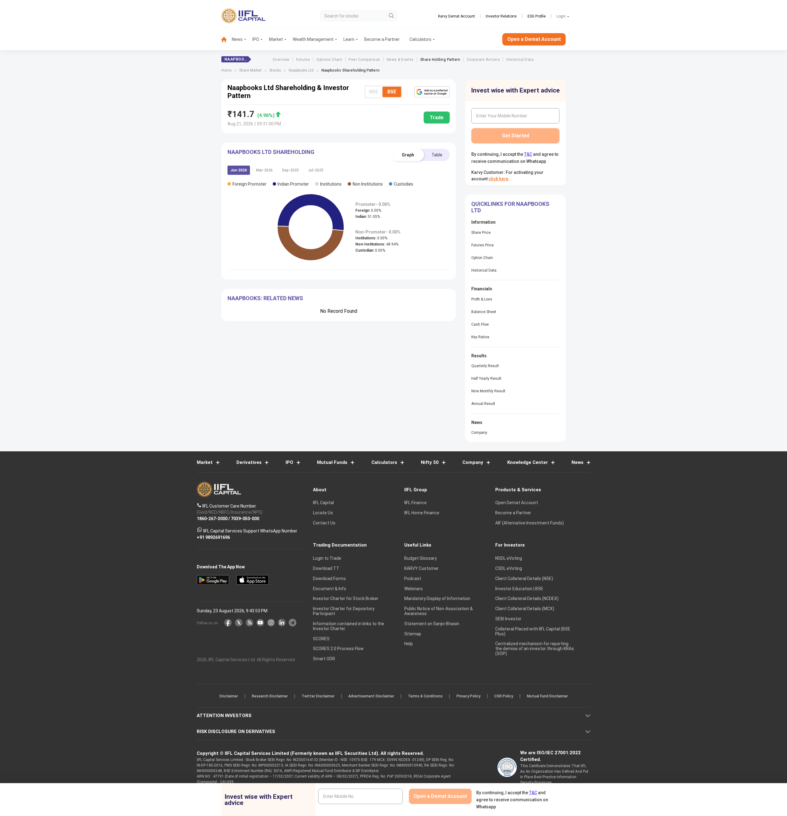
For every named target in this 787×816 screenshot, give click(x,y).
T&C (361, 447)
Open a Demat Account (350, 429)
